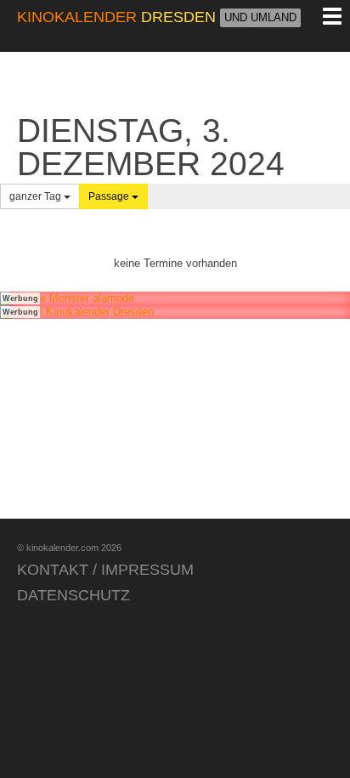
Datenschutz (73, 595)
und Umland (260, 17)
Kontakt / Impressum (105, 569)
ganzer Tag (36, 196)
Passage (110, 196)
